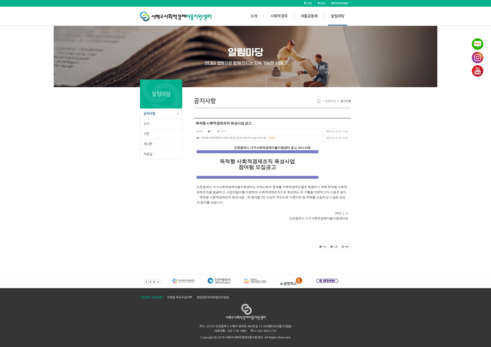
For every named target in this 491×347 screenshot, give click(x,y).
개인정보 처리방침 (151, 297)
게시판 (147, 144)
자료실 (147, 154)
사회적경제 (278, 16)
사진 (146, 134)
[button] (323, 247)
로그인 (308, 3)
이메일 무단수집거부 (179, 297)
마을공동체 (309, 16)
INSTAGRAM (339, 3)
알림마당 (337, 16)
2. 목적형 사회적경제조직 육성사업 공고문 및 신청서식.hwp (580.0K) (273, 138)
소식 (146, 124)
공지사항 (149, 114)
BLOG (321, 3)
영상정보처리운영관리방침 (213, 297)
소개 (253, 16)
